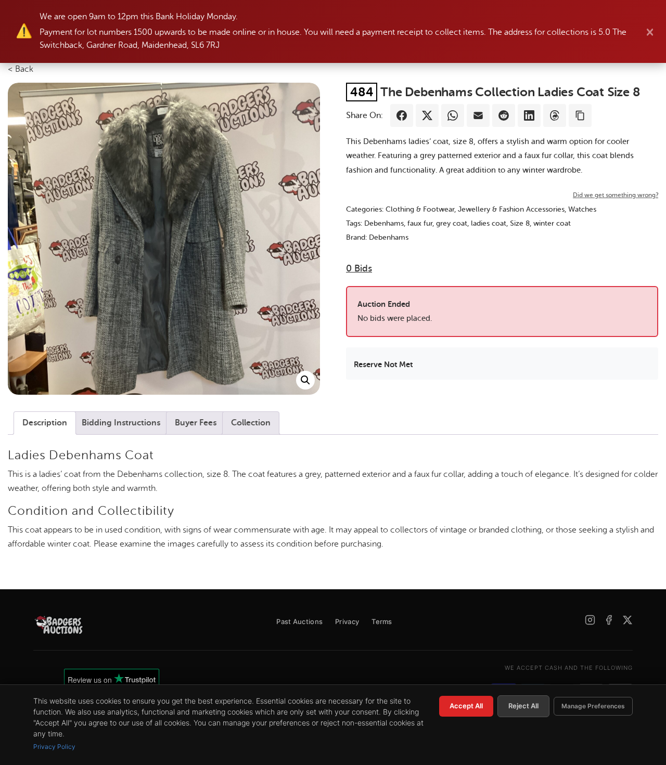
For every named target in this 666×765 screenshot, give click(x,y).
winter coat (552, 223)
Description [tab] (44, 422)
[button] (305, 380)
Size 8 (520, 223)
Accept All (466, 706)
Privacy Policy (54, 746)
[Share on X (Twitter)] (427, 115)
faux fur (419, 223)
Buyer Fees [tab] (195, 422)
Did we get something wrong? (615, 195)
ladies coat (488, 223)
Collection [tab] (251, 422)
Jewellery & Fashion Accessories (511, 209)
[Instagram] (590, 620)
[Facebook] (609, 620)
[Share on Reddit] (503, 115)
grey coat (451, 223)
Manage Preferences (593, 706)
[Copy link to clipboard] (580, 115)
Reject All (523, 706)
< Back (20, 69)
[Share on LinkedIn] (529, 115)
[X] (627, 620)
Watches (582, 209)
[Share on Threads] (554, 115)
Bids (359, 268)
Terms (382, 621)
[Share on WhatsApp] (452, 115)
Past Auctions (299, 621)
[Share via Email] (478, 115)
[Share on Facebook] (401, 115)
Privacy (347, 621)
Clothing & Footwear (420, 209)
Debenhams (384, 223)
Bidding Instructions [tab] (121, 422)
